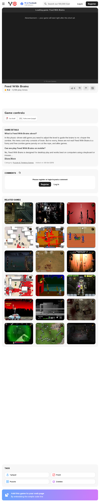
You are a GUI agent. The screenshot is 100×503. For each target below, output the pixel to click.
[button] (10, 158)
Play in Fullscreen (50, 64)
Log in (80, 4)
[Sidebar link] (3, 3)
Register (92, 4)
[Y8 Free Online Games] (12, 4)
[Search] (45, 3)
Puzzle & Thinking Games (23, 163)
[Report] (86, 88)
